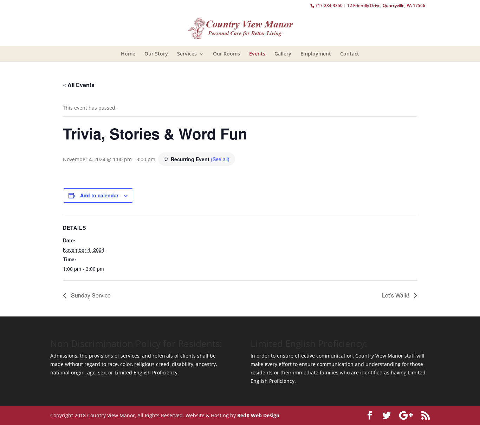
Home (128, 53)
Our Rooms (226, 53)
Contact (349, 53)
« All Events (79, 85)
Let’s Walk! (396, 295)
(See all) (220, 159)
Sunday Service (90, 295)
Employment (315, 53)
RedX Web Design (258, 415)
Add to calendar (99, 195)
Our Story (156, 53)
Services (187, 53)
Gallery (282, 53)
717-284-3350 (329, 5)
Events (257, 53)
